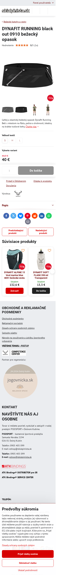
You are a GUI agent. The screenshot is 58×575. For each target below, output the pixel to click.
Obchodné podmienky (13, 318)
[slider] (21, 45)
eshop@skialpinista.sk (20, 457)
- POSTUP (15, 345)
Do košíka (36, 170)
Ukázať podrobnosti (28, 570)
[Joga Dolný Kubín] (20, 398)
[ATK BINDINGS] (14, 467)
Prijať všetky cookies (28, 554)
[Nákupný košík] (44, 11)
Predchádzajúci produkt (16, 232)
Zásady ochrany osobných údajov (18, 328)
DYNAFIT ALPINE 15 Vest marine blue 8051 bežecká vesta (14, 275)
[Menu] (52, 11)
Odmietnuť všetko (28, 563)
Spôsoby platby (9, 332)
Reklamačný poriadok (12, 323)
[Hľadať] (36, 11)
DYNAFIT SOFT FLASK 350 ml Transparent (41, 275)
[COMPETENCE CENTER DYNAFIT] (14, 354)
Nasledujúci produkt (41, 232)
